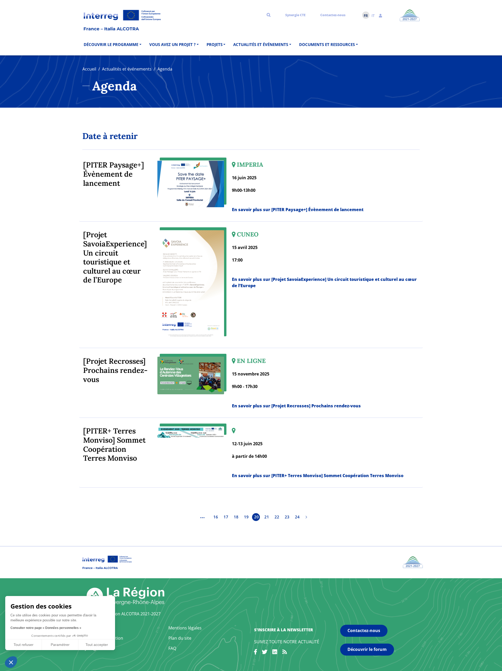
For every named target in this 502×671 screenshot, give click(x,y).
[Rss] (284, 653)
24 (297, 516)
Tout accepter (96, 645)
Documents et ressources (327, 44)
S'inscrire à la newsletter (283, 629)
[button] (380, 15)
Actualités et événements (260, 44)
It (373, 15)
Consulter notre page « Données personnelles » (45, 628)
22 (277, 516)
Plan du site (179, 638)
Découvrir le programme (111, 44)
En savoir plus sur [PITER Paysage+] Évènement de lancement (297, 209)
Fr (366, 15)
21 (266, 516)
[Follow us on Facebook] (255, 653)
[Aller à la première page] (192, 517)
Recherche (269, 15)
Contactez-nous (332, 15)
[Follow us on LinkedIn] (274, 653)
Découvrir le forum (367, 649)
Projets (215, 44)
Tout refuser (23, 645)
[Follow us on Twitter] (264, 653)
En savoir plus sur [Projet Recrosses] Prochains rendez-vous (296, 406)
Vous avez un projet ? (172, 44)
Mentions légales (185, 628)
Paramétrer (60, 645)
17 (226, 516)
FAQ (172, 648)
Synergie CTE (295, 15)
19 (246, 516)
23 (287, 516)
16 (215, 516)
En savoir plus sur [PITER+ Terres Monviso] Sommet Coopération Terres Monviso (317, 475)
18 (236, 516)
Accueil (89, 69)
